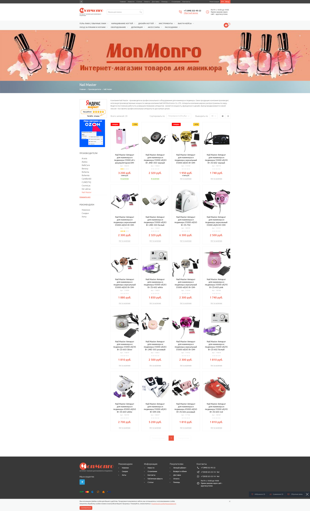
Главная (123, 1)
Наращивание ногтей (122, 23)
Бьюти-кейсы (185, 23)
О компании (176, 1)
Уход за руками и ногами (92, 27)
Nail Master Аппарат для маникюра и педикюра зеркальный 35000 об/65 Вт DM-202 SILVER (186, 284)
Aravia (84, 158)
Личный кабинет (179, 468)
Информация (150, 464)
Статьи (139, 1)
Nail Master (87, 192)
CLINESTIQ (86, 182)
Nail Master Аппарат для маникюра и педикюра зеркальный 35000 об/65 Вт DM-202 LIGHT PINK (216, 222)
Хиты (84, 217)
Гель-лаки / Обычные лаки (93, 23)
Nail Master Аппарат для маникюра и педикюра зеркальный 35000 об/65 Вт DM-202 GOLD (186, 160)
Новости (131, 1)
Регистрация (214, 1)
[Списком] (228, 116)
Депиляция (137, 27)
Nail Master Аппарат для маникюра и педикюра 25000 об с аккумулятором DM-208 (124, 160)
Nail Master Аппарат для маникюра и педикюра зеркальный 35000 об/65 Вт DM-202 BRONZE (125, 284)
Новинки (86, 210)
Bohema (85, 172)
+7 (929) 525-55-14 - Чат (210, 472)
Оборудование (118, 27)
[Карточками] (222, 116)
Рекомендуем (125, 464)
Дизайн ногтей (146, 23)
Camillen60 (86, 179)
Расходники (171, 27)
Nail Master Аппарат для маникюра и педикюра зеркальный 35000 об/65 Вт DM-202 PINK (186, 346)
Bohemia (85, 175)
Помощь (164, 1)
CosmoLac (86, 185)
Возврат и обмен (180, 471)
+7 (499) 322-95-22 (192, 11)
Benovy (85, 169)
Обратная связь (296, 494)
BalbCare (86, 165)
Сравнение (278, 494)
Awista (84, 162)
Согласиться (86, 508)
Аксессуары (154, 27)
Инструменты (166, 23)
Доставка (155, 1)
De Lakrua (86, 189)
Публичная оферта (155, 479)
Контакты (186, 1)
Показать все (85, 197)
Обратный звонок (191, 13)
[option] (155, 55)
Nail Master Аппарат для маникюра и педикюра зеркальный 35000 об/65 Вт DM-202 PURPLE (125, 222)
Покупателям (176, 464)
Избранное (260, 494)
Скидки (85, 213)
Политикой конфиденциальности (163, 503)
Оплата (147, 1)
